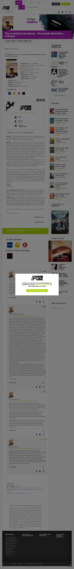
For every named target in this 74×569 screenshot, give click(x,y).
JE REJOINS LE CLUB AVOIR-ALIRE (37, 290)
